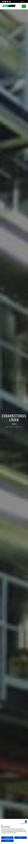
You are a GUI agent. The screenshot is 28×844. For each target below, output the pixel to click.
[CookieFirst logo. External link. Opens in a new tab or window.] (1, 825)
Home (6, 427)
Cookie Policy (23, 823)
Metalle (11, 427)
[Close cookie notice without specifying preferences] (26, 821)
